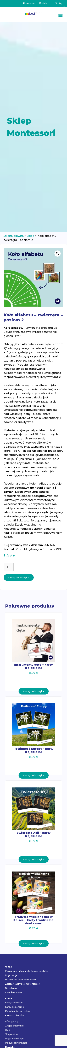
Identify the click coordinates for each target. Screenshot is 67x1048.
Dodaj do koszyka (18, 577)
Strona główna (13, 235)
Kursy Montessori (14, 1002)
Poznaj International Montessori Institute (26, 971)
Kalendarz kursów (14, 1015)
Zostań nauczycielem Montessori (22, 984)
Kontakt (43, 3)
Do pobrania (11, 988)
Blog (7, 1030)
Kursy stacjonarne (14, 1007)
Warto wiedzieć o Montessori (20, 979)
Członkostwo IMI (13, 992)
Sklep (30, 235)
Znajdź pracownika (15, 1025)
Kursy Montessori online (17, 1011)
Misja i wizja (11, 975)
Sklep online (11, 1034)
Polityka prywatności (16, 1043)
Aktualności (29, 3)
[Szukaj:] (60, 3)
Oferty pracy (11, 1021)
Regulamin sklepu (14, 1038)
